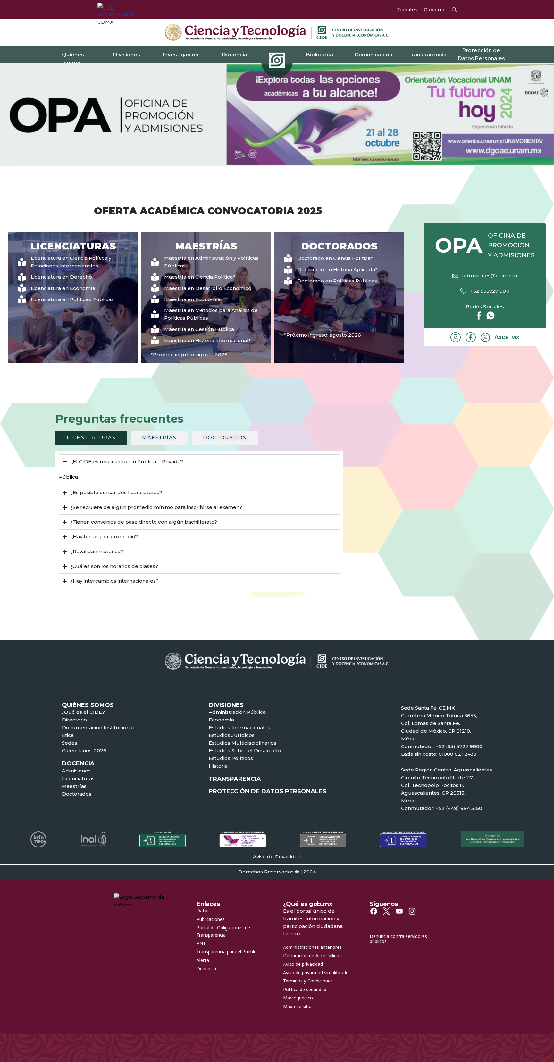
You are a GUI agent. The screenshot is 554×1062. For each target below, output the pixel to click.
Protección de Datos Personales (481, 54)
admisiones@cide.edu (489, 276)
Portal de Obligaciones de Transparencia (223, 931)
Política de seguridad (304, 989)
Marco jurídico (298, 998)
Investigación (180, 55)
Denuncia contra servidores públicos (398, 939)
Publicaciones (211, 919)
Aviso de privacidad (303, 964)
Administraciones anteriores (312, 947)
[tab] (91, 438)
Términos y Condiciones (308, 981)
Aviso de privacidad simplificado (316, 972)
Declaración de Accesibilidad (312, 955)
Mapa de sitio (297, 1006)
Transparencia (427, 55)
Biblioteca (319, 55)
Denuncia (206, 968)
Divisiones (126, 55)
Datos (203, 910)
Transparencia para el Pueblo (227, 951)
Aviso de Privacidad (277, 857)
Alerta (203, 960)
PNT (201, 943)
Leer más (293, 934)
